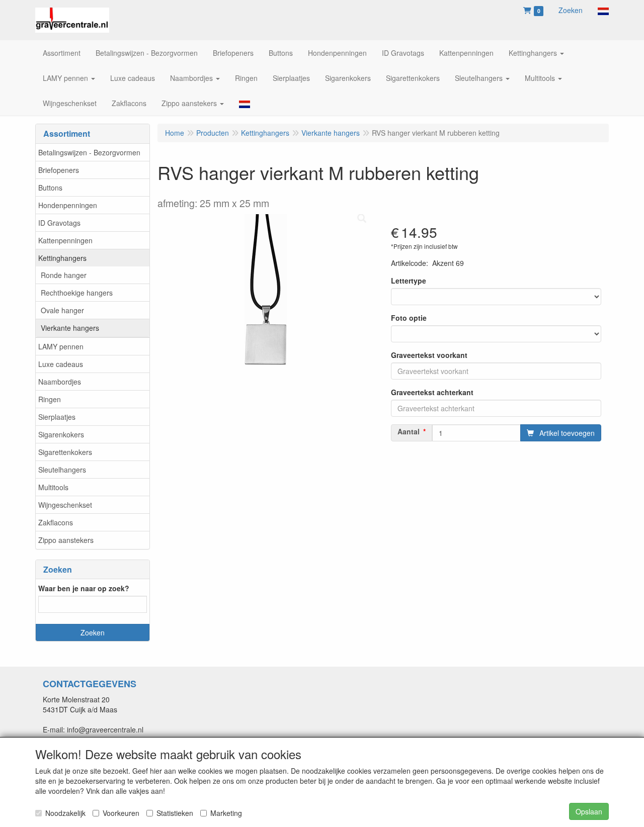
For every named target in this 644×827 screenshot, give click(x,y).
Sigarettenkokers (65, 452)
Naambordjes (59, 382)
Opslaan (589, 811)
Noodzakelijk (65, 813)
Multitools (53, 487)
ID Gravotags (59, 223)
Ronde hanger (64, 275)
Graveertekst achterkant (432, 392)
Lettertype (408, 280)
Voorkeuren (121, 813)
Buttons (50, 187)
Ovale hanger (62, 310)
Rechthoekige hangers (77, 293)
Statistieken (174, 813)
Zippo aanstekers (66, 540)
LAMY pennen (61, 346)
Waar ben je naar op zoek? (83, 588)
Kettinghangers (62, 258)
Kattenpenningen (65, 240)
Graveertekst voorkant (429, 355)
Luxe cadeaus (60, 364)
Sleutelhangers (62, 470)
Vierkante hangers (70, 328)
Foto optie (409, 318)
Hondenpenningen (67, 205)
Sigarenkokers (61, 434)
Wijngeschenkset (65, 505)
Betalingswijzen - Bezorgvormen (89, 152)
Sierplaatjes (56, 417)
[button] (603, 10)
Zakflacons (55, 522)
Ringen (49, 399)
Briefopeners (58, 170)
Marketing (226, 813)
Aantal (408, 431)
